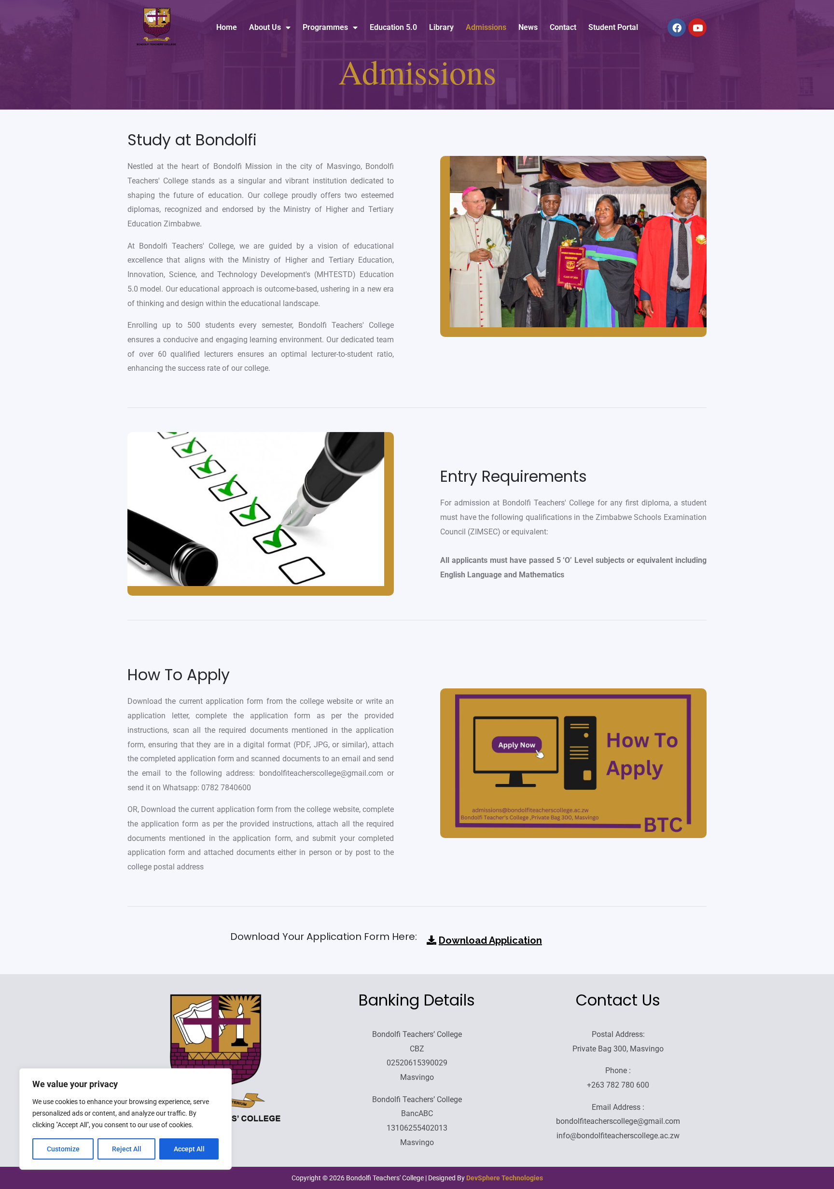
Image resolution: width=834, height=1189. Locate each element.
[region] (125, 1119)
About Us (265, 27)
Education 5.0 (393, 27)
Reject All (126, 1149)
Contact (563, 27)
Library (441, 27)
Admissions (486, 27)
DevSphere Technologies (504, 1178)
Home (226, 27)
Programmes (325, 27)
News (528, 27)
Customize (63, 1149)
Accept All (189, 1149)
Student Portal (613, 27)
